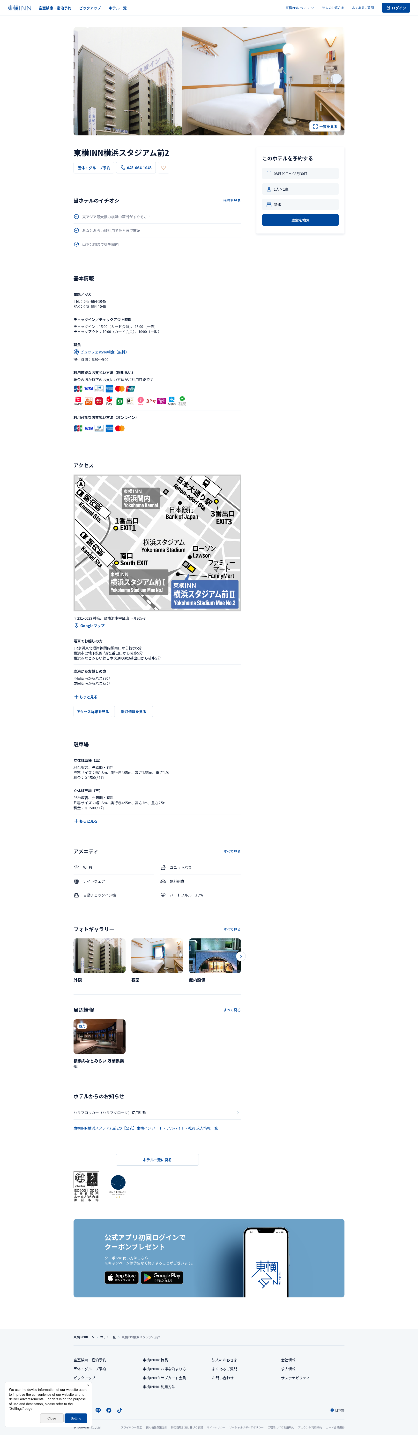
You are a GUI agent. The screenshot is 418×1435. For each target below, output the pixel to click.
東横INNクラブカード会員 (164, 1377)
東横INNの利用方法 (159, 1386)
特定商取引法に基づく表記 (187, 1427)
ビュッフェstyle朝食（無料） (104, 351)
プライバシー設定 (131, 1427)
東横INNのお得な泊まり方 (164, 1368)
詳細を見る (232, 200)
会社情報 (288, 1359)
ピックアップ (90, 7)
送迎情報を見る (133, 711)
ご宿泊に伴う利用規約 (281, 1427)
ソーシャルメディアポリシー (246, 1427)
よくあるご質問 (363, 7)
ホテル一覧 (118, 7)
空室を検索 (300, 220)
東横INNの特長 (155, 1359)
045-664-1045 (139, 167)
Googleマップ (92, 625)
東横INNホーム (84, 1337)
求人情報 (288, 1368)
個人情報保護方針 (156, 1427)
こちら (142, 1257)
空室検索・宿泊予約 (55, 7)
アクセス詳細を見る (93, 711)
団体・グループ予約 (94, 167)
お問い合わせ (223, 1377)
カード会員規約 (335, 1427)
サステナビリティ (295, 1377)
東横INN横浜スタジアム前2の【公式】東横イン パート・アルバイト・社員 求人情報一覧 (146, 1128)
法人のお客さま (333, 7)
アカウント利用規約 (310, 1427)
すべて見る (232, 851)
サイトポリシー (216, 1427)
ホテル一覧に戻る (157, 1159)
